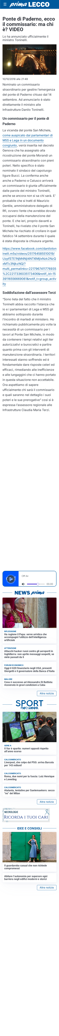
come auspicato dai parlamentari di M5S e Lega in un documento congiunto (28, 140)
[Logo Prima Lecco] (29, 4)
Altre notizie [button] (47, 693)
